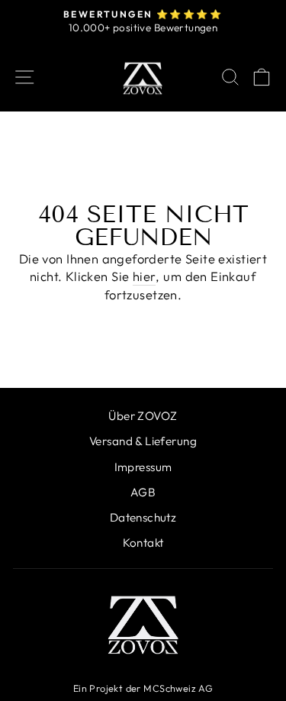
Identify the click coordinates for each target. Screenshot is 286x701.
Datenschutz (143, 517)
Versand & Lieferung (143, 441)
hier (144, 276)
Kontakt (143, 542)
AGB (143, 492)
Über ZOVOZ (142, 416)
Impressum (143, 467)
